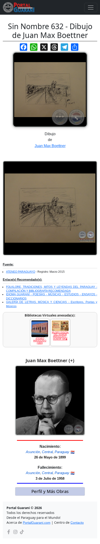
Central (47, 452)
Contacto (77, 522)
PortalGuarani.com (36, 522)
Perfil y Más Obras (50, 491)
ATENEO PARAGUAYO (20, 271)
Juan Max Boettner (50, 146)
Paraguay (62, 452)
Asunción (33, 452)
